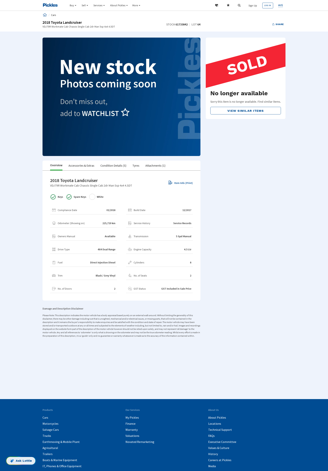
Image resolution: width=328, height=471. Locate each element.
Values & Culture (218, 448)
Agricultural (50, 448)
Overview (56, 165)
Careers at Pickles (219, 460)
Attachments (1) (155, 165)
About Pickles (217, 417)
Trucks (47, 436)
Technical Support (220, 430)
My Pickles (132, 417)
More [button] (135, 5)
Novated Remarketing (139, 442)
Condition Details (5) (113, 165)
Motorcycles (50, 423)
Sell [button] (84, 5)
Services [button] (97, 5)
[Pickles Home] (45, 14)
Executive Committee (222, 442)
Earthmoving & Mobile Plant (61, 442)
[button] (216, 5)
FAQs (211, 436)
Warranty (131, 430)
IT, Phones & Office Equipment (62, 466)
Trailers (48, 454)
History (213, 454)
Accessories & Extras (81, 165)
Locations (214, 423)
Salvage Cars (51, 430)
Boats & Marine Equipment (60, 460)
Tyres (135, 165)
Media (212, 466)
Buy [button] (72, 5)
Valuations (132, 436)
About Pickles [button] (117, 5)
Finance (130, 423)
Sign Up (252, 5)
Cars (45, 417)
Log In (267, 5)
